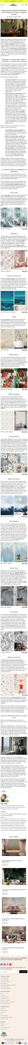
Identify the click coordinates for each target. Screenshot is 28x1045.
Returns (2, 1025)
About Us (3, 1008)
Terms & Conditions (5, 1027)
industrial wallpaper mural (16, 573)
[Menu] (1, 4)
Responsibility (4, 1010)
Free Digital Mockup (5, 1003)
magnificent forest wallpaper (7, 486)
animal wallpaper (11, 278)
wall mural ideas (16, 697)
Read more (5, 864)
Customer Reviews (5, 1000)
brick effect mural (11, 624)
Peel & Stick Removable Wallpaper (9, 985)
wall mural (12, 120)
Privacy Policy (4, 1028)
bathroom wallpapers (10, 43)
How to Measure (4, 996)
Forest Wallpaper (5, 980)
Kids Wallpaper (4, 983)
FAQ (2, 993)
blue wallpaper (19, 538)
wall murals (21, 711)
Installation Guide (5, 998)
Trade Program (4, 1015)
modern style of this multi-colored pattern (12, 659)
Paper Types (3, 995)
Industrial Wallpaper (5, 981)
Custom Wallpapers (5, 986)
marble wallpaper (7, 195)
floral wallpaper (21, 240)
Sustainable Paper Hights (6, 1017)
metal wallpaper (6, 319)
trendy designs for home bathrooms (18, 48)
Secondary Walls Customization (8, 1002)
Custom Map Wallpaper (6, 988)
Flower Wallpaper (5, 978)
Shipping (3, 1023)
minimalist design (19, 572)
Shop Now (24, 228)
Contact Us (3, 1012)
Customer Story (4, 1018)
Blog (2, 1013)
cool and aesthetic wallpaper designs (14, 184)
